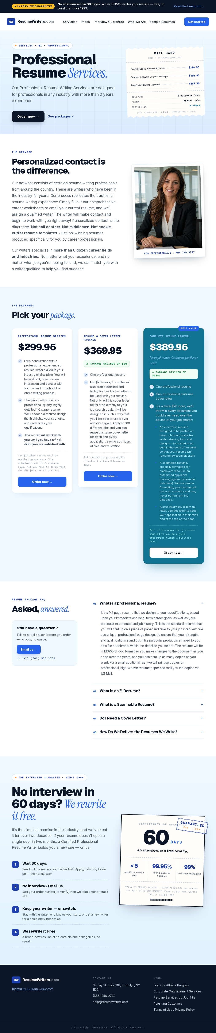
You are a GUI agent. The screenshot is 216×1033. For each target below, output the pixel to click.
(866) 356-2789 (104, 995)
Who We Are (137, 22)
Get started (196, 22)
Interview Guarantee (109, 22)
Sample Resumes (162, 22)
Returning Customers (168, 1003)
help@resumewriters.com (110, 1002)
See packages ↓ (61, 116)
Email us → (28, 649)
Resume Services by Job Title (175, 997)
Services (70, 22)
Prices (85, 22)
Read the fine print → (189, 6)
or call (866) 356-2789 (36, 658)
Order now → (28, 117)
